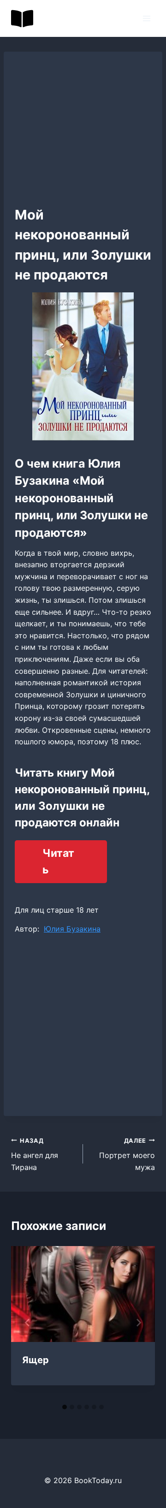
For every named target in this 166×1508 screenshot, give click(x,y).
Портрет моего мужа (127, 1154)
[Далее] (138, 1322)
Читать (58, 862)
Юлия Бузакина (72, 928)
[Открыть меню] (146, 18)
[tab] (64, 1407)
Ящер (35, 1360)
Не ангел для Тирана (34, 1154)
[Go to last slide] (27, 1322)
